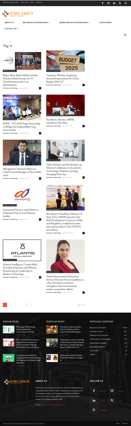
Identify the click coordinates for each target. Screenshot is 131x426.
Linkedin (102, 400)
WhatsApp (103, 410)
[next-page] (31, 305)
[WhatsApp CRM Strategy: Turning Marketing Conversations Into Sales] (8, 329)
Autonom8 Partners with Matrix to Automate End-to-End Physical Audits (21, 213)
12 (26, 305)
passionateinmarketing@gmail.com (54, 404)
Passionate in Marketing (10, 88)
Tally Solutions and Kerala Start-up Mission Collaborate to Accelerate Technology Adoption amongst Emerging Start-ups (64, 169)
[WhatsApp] (125, 3)
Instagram (121, 391)
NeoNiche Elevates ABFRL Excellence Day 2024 (60, 121)
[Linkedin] (114, 3)
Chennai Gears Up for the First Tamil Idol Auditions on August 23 (71, 357)
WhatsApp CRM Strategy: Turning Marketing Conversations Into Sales (25, 329)
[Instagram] (108, 3)
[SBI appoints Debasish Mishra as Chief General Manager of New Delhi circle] (22, 152)
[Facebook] (102, 3)
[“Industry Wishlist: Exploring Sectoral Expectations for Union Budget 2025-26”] (65, 61)
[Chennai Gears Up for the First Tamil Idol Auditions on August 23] (52, 358)
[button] (125, 35)
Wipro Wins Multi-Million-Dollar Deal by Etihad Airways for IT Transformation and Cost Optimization (20, 79)
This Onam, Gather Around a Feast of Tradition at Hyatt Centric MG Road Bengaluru (70, 329)
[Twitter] (119, 3)
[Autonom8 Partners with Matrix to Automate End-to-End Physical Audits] (22, 195)
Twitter (120, 400)
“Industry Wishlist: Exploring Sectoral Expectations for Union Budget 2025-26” (62, 78)
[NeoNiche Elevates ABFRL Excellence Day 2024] (65, 105)
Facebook (103, 391)
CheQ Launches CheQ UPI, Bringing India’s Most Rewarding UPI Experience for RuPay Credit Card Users (28, 359)
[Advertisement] (63, 13)
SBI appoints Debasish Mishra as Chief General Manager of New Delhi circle (22, 172)
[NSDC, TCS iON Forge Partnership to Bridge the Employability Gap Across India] (22, 107)
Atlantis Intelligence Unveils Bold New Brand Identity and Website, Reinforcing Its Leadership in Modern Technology (20, 269)
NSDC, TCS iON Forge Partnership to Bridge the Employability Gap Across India (21, 126)
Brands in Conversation (10, 71)
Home (5, 42)
